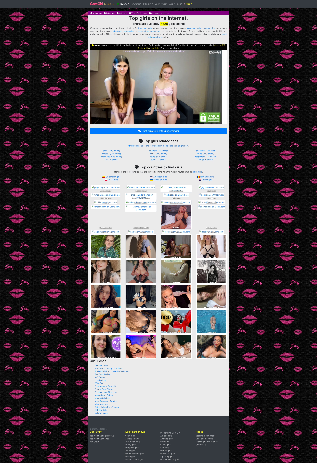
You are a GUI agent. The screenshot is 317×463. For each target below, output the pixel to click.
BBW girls (164, 441)
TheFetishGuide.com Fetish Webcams (112, 371)
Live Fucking (100, 380)
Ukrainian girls (160, 179)
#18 (223, 45)
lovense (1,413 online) (206, 150)
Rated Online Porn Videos (107, 407)
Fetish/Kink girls (167, 453)
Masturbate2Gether (104, 395)
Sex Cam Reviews (103, 374)
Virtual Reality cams (139, 13)
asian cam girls (194, 28)
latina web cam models (123, 31)
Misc (187, 4)
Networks (135, 4)
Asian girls (123, 13)
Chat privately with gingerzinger (160, 131)
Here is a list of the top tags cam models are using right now (159, 146)
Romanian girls (207, 176)
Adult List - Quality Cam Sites (108, 368)
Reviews (123, 4)
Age (171, 4)
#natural (141, 48)
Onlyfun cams (101, 413)
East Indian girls (132, 441)
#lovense (150, 48)
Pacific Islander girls (134, 459)
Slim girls (164, 447)
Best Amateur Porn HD (105, 386)
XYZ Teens (100, 377)
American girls (160, 176)
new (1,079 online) (158, 153)
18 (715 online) (111, 159)
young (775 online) (158, 156)
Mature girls (97, 13)
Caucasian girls (132, 438)
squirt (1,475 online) (158, 150)
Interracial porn (102, 404)
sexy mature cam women (149, 31)
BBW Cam (99, 383)
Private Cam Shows (104, 389)
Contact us (201, 444)
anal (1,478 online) (111, 150)
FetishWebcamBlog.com (106, 392)
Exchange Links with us (207, 441)
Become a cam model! (206, 435)
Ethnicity (147, 4)
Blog (179, 4)
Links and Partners (204, 438)
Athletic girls (166, 435)
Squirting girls (166, 456)
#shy (157, 48)
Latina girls (110, 13)
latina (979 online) (205, 153)
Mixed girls (130, 456)
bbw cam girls (145, 28)
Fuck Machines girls (169, 459)
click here (197, 172)
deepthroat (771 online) (205, 156)
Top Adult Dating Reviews (102, 435)
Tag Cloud (94, 441)
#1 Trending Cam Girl (170, 433)
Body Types (160, 4)
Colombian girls (113, 176)
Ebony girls (130, 444)
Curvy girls (165, 444)
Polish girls (113, 179)
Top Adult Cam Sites (99, 438)
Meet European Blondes (106, 401)
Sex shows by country (160, 13)
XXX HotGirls (101, 410)
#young (217, 45)
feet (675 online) (205, 159)
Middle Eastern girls (134, 453)
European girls (132, 447)
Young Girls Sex (102, 398)
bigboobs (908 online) (111, 156)
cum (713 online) (158, 159)
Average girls (166, 438)
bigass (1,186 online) (111, 153)
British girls (207, 179)
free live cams (101, 365)
